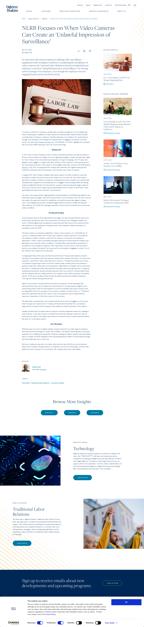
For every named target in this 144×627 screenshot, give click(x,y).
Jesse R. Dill (28, 52)
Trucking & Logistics (57, 383)
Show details (110, 623)
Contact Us (108, 5)
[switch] (61, 622)
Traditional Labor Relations (40, 383)
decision (25, 167)
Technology (26, 383)
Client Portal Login (120, 5)
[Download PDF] (79, 51)
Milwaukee (43, 369)
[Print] (84, 51)
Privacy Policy (50, 614)
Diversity (80, 5)
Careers (88, 5)
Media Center (98, 5)
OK (126, 602)
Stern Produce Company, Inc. (44, 142)
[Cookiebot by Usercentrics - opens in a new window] (13, 622)
